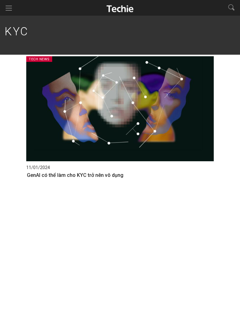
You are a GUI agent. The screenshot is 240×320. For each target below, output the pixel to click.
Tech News (39, 59)
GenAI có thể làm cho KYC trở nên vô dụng (75, 175)
